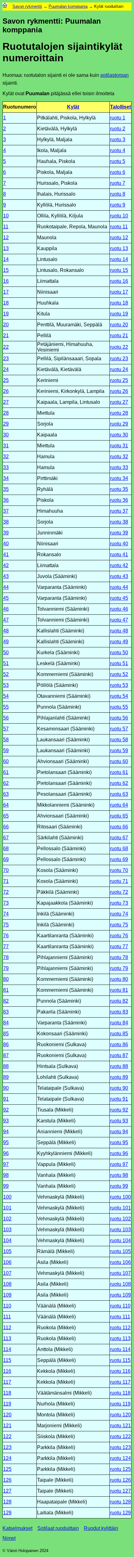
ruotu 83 (119, 1011)
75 (6, 924)
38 (6, 521)
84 (6, 1022)
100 (7, 1197)
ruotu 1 (117, 117)
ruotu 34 (119, 478)
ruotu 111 (120, 1316)
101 (7, 1207)
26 (6, 391)
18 (6, 302)
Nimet (9, 1538)
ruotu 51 (119, 663)
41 (6, 554)
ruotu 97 (119, 1164)
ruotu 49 (119, 641)
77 (6, 946)
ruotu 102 (120, 1218)
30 (6, 434)
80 (6, 979)
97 (6, 1164)
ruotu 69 (119, 859)
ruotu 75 (119, 924)
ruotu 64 (119, 805)
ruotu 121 (120, 1425)
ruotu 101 (120, 1207)
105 (7, 1251)
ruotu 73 (119, 903)
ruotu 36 (119, 500)
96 (6, 1153)
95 (6, 1142)
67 (6, 837)
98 (6, 1175)
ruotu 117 (120, 1382)
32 (6, 456)
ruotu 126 (120, 1480)
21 (6, 335)
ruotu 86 (119, 1044)
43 (6, 576)
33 (6, 467)
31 (6, 445)
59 (6, 750)
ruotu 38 (119, 521)
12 (6, 237)
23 (6, 358)
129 (7, 1512)
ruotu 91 (119, 1099)
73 (6, 903)
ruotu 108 (120, 1284)
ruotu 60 (119, 761)
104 (7, 1240)
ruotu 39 (119, 532)
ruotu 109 (120, 1295)
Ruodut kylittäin (101, 1528)
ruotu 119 (120, 1403)
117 (7, 1382)
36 (6, 500)
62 (6, 783)
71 (6, 881)
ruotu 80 (119, 979)
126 (7, 1480)
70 (6, 870)
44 (6, 587)
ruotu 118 (120, 1393)
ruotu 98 (119, 1175)
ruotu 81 (119, 990)
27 (6, 402)
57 (6, 728)
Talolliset (120, 107)
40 (6, 543)
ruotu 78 (119, 957)
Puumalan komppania (68, 6)
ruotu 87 (119, 1055)
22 (6, 347)
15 (6, 270)
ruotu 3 (117, 139)
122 (7, 1436)
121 (7, 1425)
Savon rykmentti (27, 6)
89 (6, 1077)
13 (6, 248)
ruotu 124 (120, 1458)
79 (6, 968)
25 (6, 380)
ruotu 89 (119, 1077)
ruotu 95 (119, 1142)
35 (6, 489)
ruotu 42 (119, 565)
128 (7, 1501)
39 (6, 532)
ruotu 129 (120, 1512)
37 (6, 511)
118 (7, 1393)
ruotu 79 (119, 968)
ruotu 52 (119, 674)
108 (7, 1284)
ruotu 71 (119, 881)
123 (7, 1447)
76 (6, 935)
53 (6, 685)
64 (6, 805)
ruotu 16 (119, 281)
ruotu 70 (119, 870)
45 (6, 598)
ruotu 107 (120, 1273)
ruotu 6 (117, 172)
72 (6, 892)
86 (6, 1044)
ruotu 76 (119, 935)
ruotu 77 (119, 946)
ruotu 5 (117, 161)
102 (7, 1218)
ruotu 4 (117, 150)
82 (6, 1001)
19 (6, 313)
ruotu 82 (119, 1001)
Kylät (73, 107)
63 (6, 794)
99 (6, 1186)
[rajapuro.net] (4, 6)
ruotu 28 (119, 413)
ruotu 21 (119, 335)
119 (7, 1403)
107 (7, 1273)
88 (6, 1066)
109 (7, 1295)
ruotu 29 (119, 424)
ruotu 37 (119, 511)
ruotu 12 (119, 237)
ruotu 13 (119, 248)
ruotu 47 (119, 619)
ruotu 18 (119, 302)
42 (6, 565)
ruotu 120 (120, 1414)
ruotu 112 (120, 1327)
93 (6, 1120)
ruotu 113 (120, 1338)
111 (7, 1316)
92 (6, 1109)
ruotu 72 (119, 892)
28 (6, 413)
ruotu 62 (119, 783)
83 (6, 1011)
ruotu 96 (119, 1153)
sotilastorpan (114, 75)
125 (7, 1469)
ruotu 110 (120, 1305)
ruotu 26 (119, 391)
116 (7, 1371)
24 (6, 369)
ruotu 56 (119, 717)
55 (6, 707)
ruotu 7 (117, 183)
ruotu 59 (119, 750)
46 (6, 609)
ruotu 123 (120, 1447)
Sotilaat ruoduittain (58, 1528)
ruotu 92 (119, 1109)
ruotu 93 (119, 1120)
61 (6, 772)
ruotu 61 (119, 772)
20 (6, 324)
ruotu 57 (119, 728)
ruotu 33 (119, 467)
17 (6, 292)
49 (6, 641)
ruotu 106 (120, 1262)
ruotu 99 (119, 1186)
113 (7, 1338)
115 (7, 1360)
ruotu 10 (119, 215)
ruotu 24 (119, 369)
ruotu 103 (120, 1229)
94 (6, 1131)
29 (6, 424)
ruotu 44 (119, 587)
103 (7, 1229)
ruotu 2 (117, 128)
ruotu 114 (120, 1349)
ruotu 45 (119, 598)
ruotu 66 (119, 826)
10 (6, 215)
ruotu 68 (119, 848)
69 (6, 859)
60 (6, 761)
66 (6, 826)
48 (6, 630)
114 (7, 1349)
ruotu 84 (119, 1022)
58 (6, 739)
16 (6, 281)
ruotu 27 (119, 402)
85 (6, 1033)
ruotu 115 (120, 1360)
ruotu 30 (119, 434)
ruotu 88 (119, 1066)
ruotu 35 (119, 489)
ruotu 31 (119, 445)
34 (6, 478)
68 (6, 848)
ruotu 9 (117, 204)
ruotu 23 (119, 358)
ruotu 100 (120, 1197)
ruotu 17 (119, 292)
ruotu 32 (119, 456)
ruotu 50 (119, 652)
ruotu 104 (120, 1240)
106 (7, 1262)
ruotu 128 (120, 1501)
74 (6, 913)
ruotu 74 (119, 913)
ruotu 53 (119, 685)
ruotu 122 (120, 1436)
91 (6, 1099)
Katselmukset (17, 1528)
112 (7, 1327)
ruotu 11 (119, 226)
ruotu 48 (119, 630)
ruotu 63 (119, 794)
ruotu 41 (119, 554)
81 (6, 990)
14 (6, 259)
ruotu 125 (120, 1469)
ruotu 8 (117, 194)
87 (6, 1055)
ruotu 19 (119, 313)
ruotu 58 (119, 739)
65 (6, 815)
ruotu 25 (119, 380)
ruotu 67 (119, 837)
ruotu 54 (119, 696)
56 (6, 717)
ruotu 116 (120, 1371)
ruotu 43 (119, 576)
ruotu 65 (119, 815)
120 (7, 1414)
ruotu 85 (119, 1033)
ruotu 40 (119, 543)
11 (5, 226)
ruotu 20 (119, 324)
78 (6, 957)
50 (6, 652)
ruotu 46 (119, 609)
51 (6, 663)
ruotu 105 (120, 1251)
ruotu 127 (120, 1491)
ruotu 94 (119, 1131)
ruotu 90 (119, 1088)
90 (6, 1088)
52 (6, 674)
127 (7, 1491)
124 (7, 1458)
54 (6, 696)
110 (7, 1305)
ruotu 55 (119, 707)
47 (6, 619)
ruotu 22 (119, 347)
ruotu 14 (119, 259)
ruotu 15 (119, 270)
